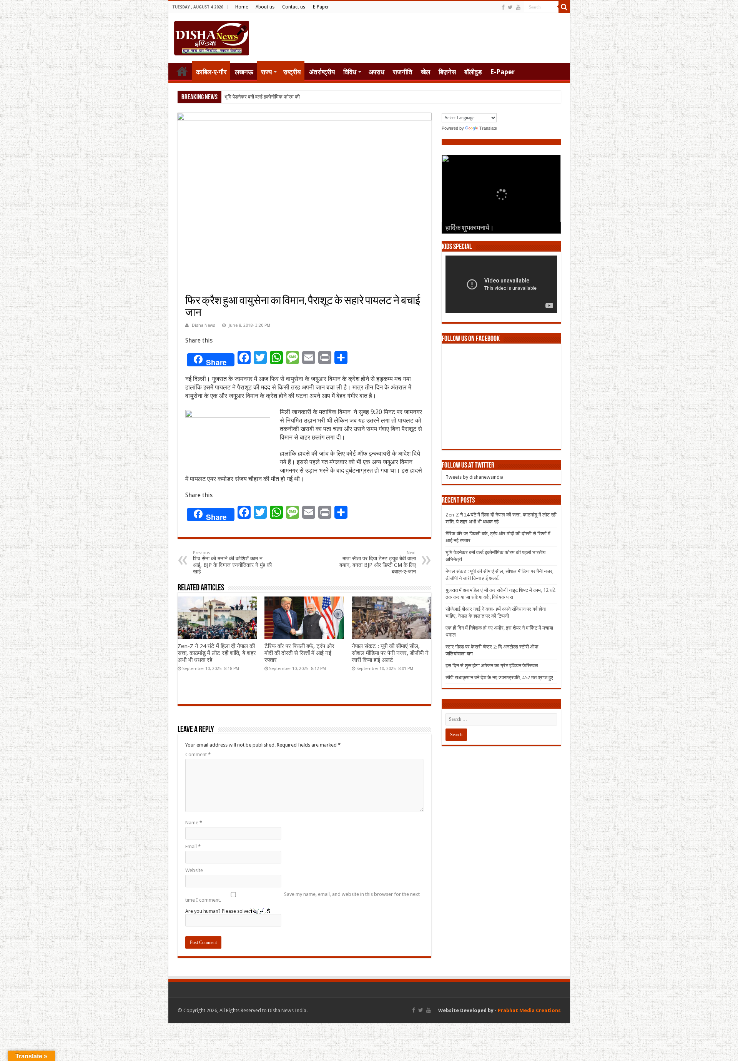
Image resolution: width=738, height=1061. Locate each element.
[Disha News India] (211, 36)
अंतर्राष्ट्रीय (322, 72)
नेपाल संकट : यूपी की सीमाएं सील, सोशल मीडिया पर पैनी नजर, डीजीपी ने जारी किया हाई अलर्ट (390, 653)
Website (194, 870)
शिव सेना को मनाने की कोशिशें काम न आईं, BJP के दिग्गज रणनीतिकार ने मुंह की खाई (232, 562)
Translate (488, 128)
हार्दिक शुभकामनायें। (469, 228)
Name (193, 822)
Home (241, 7)
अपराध (376, 72)
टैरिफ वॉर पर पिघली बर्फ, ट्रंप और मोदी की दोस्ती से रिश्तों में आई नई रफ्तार (299, 653)
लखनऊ (244, 72)
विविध (349, 72)
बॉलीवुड (473, 72)
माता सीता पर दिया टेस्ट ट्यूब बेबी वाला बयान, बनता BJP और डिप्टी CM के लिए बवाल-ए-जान (377, 562)
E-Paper (321, 7)
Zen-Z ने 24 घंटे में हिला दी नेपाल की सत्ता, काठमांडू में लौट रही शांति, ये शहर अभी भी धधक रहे (217, 653)
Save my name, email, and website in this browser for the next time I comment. (302, 897)
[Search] (564, 7)
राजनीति (402, 72)
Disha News (203, 325)
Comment (198, 754)
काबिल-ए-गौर (211, 72)
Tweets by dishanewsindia (474, 477)
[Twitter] (510, 7)
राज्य (266, 72)
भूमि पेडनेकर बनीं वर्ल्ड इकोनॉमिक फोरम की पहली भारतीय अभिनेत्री (283, 97)
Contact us (293, 7)
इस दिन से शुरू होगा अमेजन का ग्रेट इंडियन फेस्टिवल (491, 665)
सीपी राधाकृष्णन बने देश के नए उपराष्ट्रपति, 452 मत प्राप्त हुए (499, 677)
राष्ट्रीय (292, 72)
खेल (425, 72)
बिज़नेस (447, 72)
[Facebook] (503, 7)
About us (265, 7)
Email (193, 846)
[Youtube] (518, 7)
